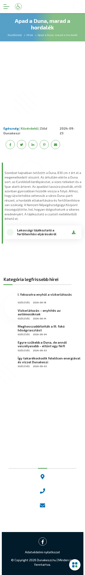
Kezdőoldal (15, 34)
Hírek (30, 34)
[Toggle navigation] (6, 6)
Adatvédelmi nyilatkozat (42, 552)
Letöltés (73, 232)
